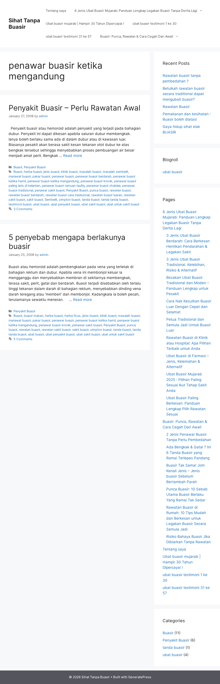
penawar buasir (63, 176)
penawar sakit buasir (49, 190)
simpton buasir (69, 199)
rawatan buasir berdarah (26, 195)
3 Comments (23, 209)
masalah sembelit (115, 171)
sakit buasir (35, 199)
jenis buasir (51, 171)
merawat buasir (20, 176)
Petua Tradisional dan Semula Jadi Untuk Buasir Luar (188, 324)
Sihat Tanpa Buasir (24, 23)
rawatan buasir (120, 190)
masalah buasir (90, 171)
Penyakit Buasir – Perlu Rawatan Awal (74, 107)
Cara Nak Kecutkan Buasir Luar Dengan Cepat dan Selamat (188, 306)
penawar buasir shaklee (103, 185)
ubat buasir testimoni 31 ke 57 (69, 36)
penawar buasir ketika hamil (95, 320)
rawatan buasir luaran (106, 195)
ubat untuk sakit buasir (123, 204)
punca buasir (99, 190)
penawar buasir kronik (96, 181)
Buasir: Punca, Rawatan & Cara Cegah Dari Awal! (136, 36)
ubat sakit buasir (93, 204)
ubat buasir (41, 204)
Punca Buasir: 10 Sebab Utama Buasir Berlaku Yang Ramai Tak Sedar (187, 494)
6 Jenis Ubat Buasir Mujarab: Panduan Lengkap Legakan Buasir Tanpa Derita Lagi (136, 11)
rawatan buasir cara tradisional (68, 195)
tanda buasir (90, 199)
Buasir (18, 167)
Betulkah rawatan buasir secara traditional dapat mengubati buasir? (184, 94)
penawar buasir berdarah (93, 176)
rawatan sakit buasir (56, 329)
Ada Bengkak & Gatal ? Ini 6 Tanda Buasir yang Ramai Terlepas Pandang (188, 452)
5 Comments (23, 339)
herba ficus (72, 315)
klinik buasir (69, 171)
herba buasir (33, 171)
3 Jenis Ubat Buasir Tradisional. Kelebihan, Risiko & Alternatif (185, 264)
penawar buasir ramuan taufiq (63, 185)
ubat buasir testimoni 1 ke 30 (154, 23)
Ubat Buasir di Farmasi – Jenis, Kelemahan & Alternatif (187, 361)
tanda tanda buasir (114, 199)
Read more (72, 155)
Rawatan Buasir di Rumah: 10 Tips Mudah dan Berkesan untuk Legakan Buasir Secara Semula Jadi (186, 518)
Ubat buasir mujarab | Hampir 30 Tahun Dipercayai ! (85, 23)
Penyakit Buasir (35, 167)
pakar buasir (41, 176)
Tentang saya (56, 11)
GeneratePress (139, 677)
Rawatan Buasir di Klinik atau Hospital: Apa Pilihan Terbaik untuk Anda (188, 343)
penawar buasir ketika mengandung (53, 181)
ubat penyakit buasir (65, 204)
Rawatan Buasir (176, 107)
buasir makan (33, 315)
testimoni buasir (20, 204)
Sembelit (51, 199)
